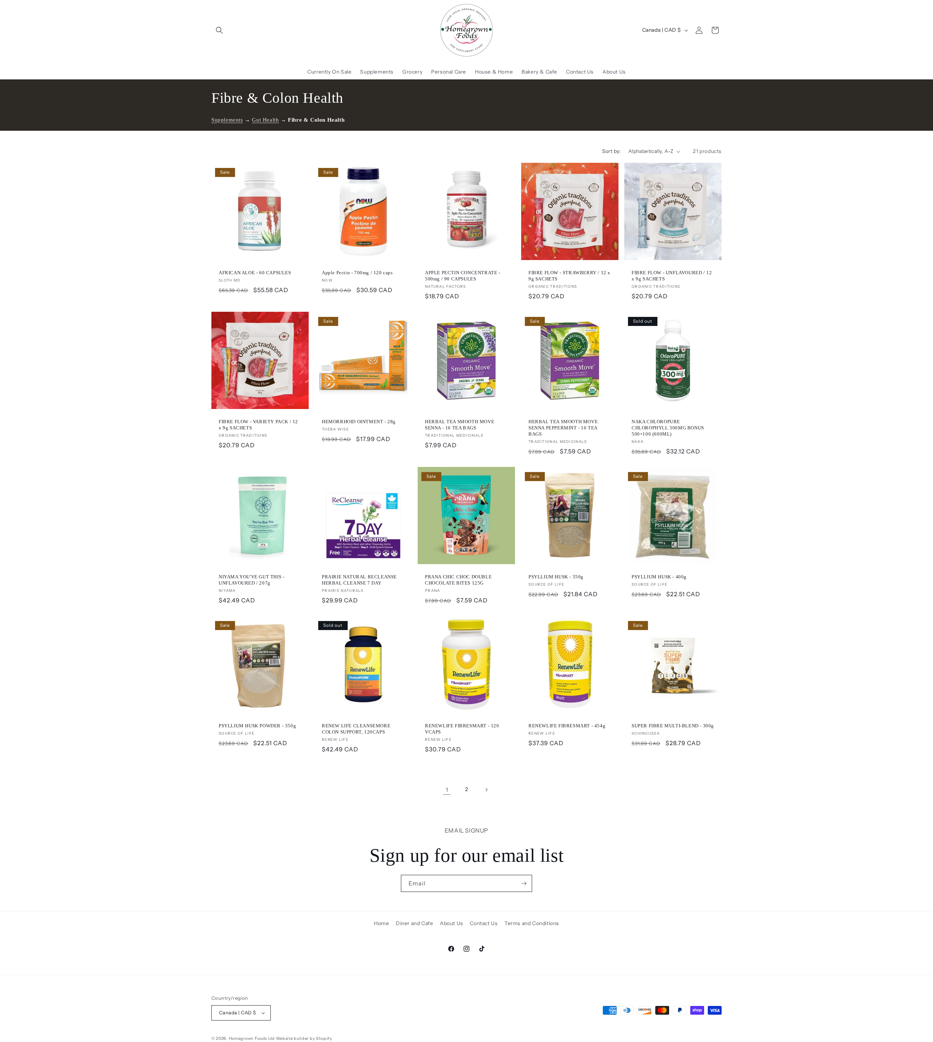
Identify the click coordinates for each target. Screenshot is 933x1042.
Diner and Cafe (414, 923)
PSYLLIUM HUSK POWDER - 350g (257, 725)
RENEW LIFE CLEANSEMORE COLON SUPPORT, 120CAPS (356, 729)
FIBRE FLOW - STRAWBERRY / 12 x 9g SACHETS (569, 276)
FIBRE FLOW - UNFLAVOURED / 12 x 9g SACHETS (672, 276)
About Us (451, 923)
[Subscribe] (524, 883)
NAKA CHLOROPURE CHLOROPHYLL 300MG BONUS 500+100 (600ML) (668, 428)
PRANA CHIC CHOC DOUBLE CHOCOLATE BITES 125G (458, 580)
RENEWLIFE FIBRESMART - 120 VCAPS (462, 729)
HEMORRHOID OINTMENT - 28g (359, 421)
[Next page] (486, 790)
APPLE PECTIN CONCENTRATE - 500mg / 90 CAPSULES (462, 276)
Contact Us (483, 923)
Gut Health (265, 120)
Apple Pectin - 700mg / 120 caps (357, 272)
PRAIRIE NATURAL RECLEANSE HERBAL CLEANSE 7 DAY (359, 580)
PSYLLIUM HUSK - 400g (659, 576)
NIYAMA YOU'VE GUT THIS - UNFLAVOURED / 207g (251, 580)
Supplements (227, 120)
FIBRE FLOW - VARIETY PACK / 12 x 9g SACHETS (258, 424)
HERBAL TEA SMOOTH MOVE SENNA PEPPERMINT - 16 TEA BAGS (563, 428)
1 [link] (447, 789)
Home (381, 923)
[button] (219, 30)
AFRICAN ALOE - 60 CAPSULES (255, 272)
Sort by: (611, 151)
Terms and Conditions (531, 923)
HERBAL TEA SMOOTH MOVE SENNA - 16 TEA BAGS (459, 424)
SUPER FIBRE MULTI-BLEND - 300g (673, 725)
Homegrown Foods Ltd (252, 1038)
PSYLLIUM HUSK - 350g (555, 576)
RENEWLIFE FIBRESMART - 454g (566, 725)
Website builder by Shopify (304, 1038)
